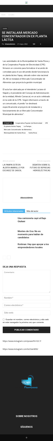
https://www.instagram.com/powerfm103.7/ (22, 341)
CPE (46, 123)
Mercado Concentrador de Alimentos (18, 129)
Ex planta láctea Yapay (12, 126)
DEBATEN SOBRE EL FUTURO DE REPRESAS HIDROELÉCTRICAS (40, 168)
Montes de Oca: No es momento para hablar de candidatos (30, 234)
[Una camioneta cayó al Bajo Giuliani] (9, 221)
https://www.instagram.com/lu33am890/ (20, 349)
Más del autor (32, 211)
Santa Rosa (33, 133)
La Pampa (27, 126)
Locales (11, 15)
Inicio (3, 15)
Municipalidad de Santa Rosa (15, 133)
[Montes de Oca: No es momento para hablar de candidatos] (9, 234)
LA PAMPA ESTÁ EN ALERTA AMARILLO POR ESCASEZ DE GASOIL (13, 168)
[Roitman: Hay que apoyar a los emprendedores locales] (9, 247)
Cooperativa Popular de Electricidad (28, 123)
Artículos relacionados (13, 211)
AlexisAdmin (10, 44)
